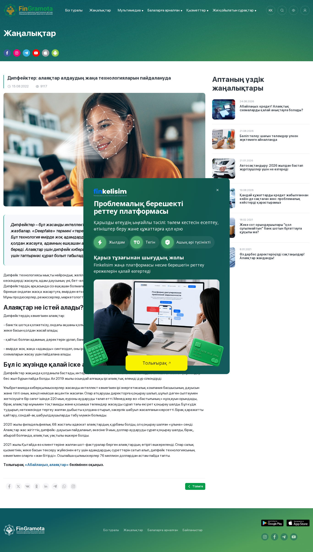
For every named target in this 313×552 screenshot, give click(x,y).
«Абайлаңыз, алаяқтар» (46, 465)
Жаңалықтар (100, 10)
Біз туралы (73, 10)
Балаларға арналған (163, 530)
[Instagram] (73, 486)
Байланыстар (193, 530)
